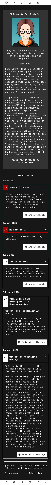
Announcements (37, 215)
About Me (14, 102)
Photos (40, 131)
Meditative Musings (34, 342)
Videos (9, 139)
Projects (34, 115)
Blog (7, 105)
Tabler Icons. (37, 473)
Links (8, 147)
